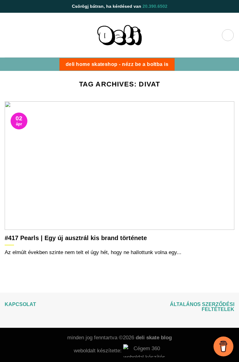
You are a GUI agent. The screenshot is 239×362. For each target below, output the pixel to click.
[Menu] (228, 35)
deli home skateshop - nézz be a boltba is (117, 64)
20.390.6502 (155, 6)
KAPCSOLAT (20, 304)
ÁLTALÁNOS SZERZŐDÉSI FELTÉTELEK (202, 307)
